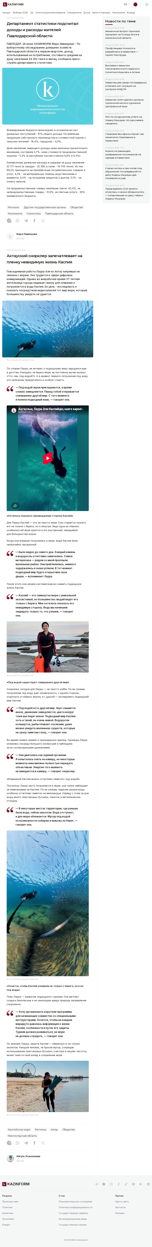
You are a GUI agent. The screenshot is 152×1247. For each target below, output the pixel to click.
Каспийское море (19, 1129)
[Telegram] (26, 221)
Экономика (15, 213)
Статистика (34, 213)
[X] (43, 221)
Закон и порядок (101, 12)
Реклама (119, 1213)
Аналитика (7, 1213)
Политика (7, 1207)
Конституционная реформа (50, 12)
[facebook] (118, 1184)
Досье (86, 12)
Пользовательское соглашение (75, 1201)
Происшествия (10, 1201)
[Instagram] (9, 221)
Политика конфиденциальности (75, 1207)
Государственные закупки (73, 1224)
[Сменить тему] (137, 4)
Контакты (120, 1207)
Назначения (118, 12)
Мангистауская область (22, 1135)
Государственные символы (73, 1213)
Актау (54, 1129)
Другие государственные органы (45, 207)
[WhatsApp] (17, 221)
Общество (76, 207)
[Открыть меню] (147, 4)
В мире (6, 1224)
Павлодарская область (59, 213)
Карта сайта (122, 1201)
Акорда (131, 12)
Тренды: (6, 12)
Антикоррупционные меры (73, 1218)
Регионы (13, 207)
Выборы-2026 (20, 12)
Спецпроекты (74, 12)
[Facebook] (34, 221)
